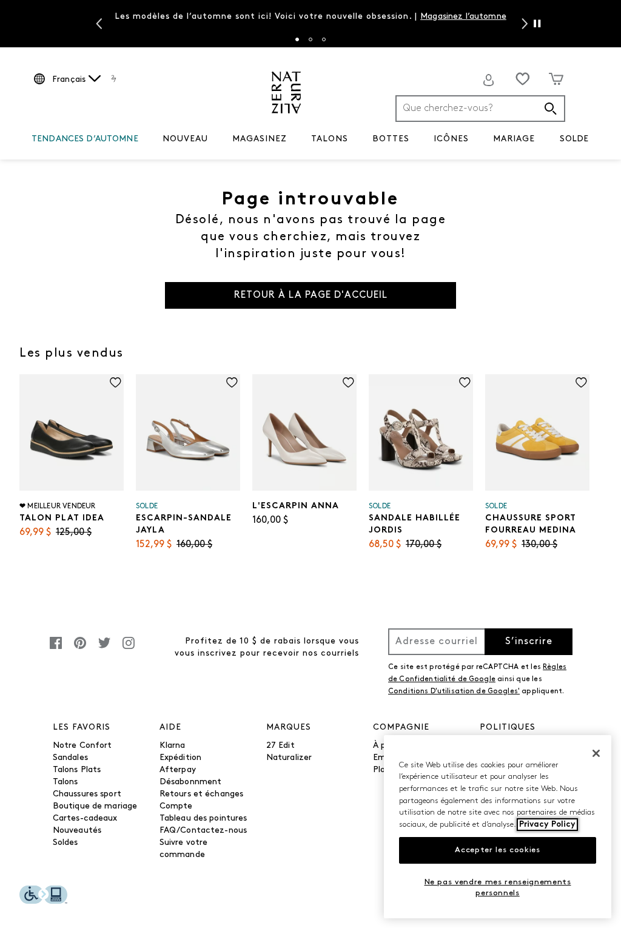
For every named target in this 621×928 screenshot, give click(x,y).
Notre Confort (82, 745)
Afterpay (177, 770)
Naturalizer (289, 757)
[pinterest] (80, 649)
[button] (144, 139)
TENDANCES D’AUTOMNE (85, 139)
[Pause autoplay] (536, 23)
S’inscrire (528, 642)
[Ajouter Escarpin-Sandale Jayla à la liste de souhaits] (232, 382)
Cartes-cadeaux (85, 818)
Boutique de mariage (95, 806)
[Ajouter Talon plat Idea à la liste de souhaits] (115, 382)
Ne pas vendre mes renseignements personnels (498, 887)
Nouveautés (77, 830)
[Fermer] (596, 753)
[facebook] (55, 649)
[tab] (297, 39)
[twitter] (104, 649)
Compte (176, 806)
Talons (65, 782)
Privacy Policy (547, 825)
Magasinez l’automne (463, 16)
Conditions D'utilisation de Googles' (454, 691)
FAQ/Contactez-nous (203, 830)
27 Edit (280, 745)
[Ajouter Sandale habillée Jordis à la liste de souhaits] (465, 382)
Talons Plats (77, 770)
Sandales (70, 757)
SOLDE (574, 139)
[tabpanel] (311, 18)
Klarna (172, 745)
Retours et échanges (201, 794)
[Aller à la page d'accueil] (286, 92)
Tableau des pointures (203, 818)
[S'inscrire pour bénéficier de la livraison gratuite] (488, 80)
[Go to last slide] (97, 23)
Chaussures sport (87, 794)
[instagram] (128, 649)
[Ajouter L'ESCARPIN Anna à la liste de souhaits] (348, 382)
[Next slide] (523, 23)
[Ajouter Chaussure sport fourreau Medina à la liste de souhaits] (581, 382)
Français (69, 79)
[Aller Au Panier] (556, 79)
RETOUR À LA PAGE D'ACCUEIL (311, 295)
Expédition (180, 757)
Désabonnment (190, 782)
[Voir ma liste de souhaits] (522, 79)
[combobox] (480, 108)
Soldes (65, 842)
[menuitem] (84, 141)
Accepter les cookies (497, 850)
